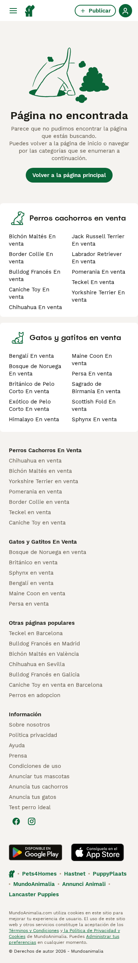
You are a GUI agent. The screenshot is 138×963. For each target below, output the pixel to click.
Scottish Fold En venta (94, 405)
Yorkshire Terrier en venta (43, 481)
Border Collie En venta (31, 258)
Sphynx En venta (94, 419)
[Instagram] (31, 821)
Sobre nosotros (29, 724)
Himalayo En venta (34, 419)
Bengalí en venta (31, 583)
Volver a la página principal (69, 175)
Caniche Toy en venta (37, 522)
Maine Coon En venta (92, 360)
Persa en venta (29, 603)
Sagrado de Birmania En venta (96, 388)
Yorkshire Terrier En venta (98, 296)
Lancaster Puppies (34, 894)
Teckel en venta (30, 512)
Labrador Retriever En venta (97, 258)
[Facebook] (16, 821)
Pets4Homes (39, 873)
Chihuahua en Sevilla (37, 664)
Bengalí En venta (31, 356)
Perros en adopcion (34, 695)
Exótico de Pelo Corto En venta (30, 405)
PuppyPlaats (110, 873)
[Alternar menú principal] (13, 10)
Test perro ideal (30, 807)
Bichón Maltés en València (44, 654)
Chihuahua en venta (35, 460)
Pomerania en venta (35, 491)
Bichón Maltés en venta (40, 471)
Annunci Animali (84, 884)
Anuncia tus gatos (32, 797)
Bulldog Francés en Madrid (44, 643)
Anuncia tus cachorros (38, 786)
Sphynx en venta (31, 572)
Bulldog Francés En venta (34, 276)
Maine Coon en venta (37, 593)
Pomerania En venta (98, 272)
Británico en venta (33, 562)
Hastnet (74, 873)
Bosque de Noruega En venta (35, 370)
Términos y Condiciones (34, 930)
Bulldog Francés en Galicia (44, 674)
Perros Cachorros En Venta (45, 450)
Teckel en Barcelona (36, 633)
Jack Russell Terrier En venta (98, 240)
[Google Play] (35, 852)
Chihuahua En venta (35, 307)
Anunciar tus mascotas (39, 776)
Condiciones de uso (35, 766)
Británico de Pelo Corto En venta (31, 388)
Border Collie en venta (39, 502)
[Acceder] (125, 10)
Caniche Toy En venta (29, 293)
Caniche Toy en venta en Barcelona (55, 685)
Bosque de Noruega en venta (47, 552)
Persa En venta (92, 373)
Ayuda (17, 745)
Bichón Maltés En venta (32, 240)
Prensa (18, 755)
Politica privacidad (33, 735)
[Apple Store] (97, 852)
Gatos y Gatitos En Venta (43, 541)
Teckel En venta (93, 282)
